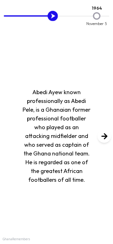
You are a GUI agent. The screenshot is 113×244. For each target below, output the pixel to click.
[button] (104, 136)
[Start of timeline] (52, 16)
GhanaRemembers (16, 239)
